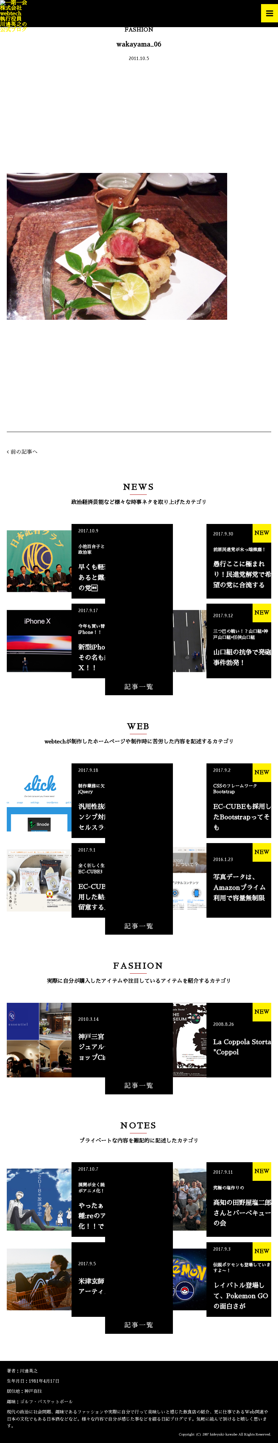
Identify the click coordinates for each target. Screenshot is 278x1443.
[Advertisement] (139, 118)
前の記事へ (24, 452)
